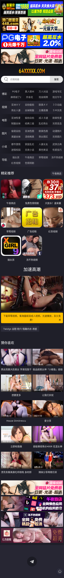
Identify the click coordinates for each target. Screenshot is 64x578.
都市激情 (16, 144)
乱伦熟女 (43, 123)
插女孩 (15, 157)
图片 (4, 133)
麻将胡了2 (16, 97)
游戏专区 (57, 91)
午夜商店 (29, 157)
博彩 (4, 94)
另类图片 (57, 136)
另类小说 (29, 149)
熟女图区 (43, 136)
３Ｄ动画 (57, 104)
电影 (4, 120)
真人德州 (29, 91)
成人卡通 (43, 117)
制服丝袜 (16, 123)
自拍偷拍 (29, 104)
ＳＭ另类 (57, 110)
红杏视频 (16, 162)
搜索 (56, 79)
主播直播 (43, 110)
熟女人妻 (16, 110)
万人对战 (43, 91)
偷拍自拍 (29, 117)
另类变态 (57, 123)
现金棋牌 (43, 97)
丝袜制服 (29, 110)
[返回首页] (59, 571)
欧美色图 (43, 131)
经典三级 (29, 123)
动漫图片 (57, 131)
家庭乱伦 (29, 144)
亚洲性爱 (16, 117)
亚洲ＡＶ (16, 104)
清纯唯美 (29, 136)
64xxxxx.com (32, 71)
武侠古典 (57, 144)
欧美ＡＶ (43, 104)
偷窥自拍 (16, 131)
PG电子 (16, 91)
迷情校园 (16, 149)
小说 (4, 146)
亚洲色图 (29, 131)
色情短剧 (29, 162)
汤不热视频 (57, 157)
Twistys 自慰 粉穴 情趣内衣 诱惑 (20, 328)
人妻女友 (43, 144)
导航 (4, 159)
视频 (4, 107)
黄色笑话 (43, 149)
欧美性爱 (57, 117)
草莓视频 (43, 157)
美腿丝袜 (16, 136)
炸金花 (29, 97)
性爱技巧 (57, 149)
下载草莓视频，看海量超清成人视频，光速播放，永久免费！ (32, 317)
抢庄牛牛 (57, 97)
